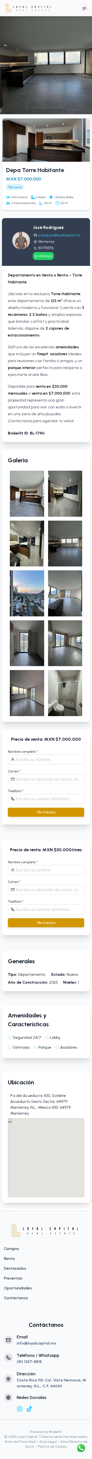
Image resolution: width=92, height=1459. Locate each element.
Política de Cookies (52, 1446)
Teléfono (16, 791)
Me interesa (46, 812)
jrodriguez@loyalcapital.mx (59, 235)
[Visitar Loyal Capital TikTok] (29, 1409)
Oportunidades (18, 1288)
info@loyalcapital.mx (36, 1343)
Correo (14, 771)
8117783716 (45, 248)
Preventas (13, 1278)
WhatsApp (45, 256)
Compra (11, 1248)
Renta (9, 1258)
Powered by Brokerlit (46, 1432)
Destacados (15, 1268)
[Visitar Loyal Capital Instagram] (20, 1409)
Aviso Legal (48, 1442)
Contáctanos (16, 1298)
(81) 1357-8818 (29, 1361)
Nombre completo (23, 752)
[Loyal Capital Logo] (46, 1230)
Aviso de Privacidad (20, 1442)
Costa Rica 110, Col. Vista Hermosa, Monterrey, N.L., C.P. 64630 (51, 1383)
